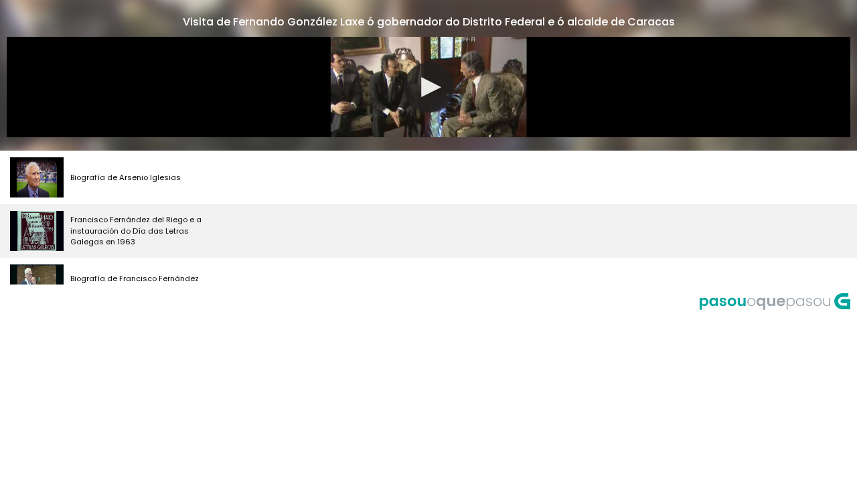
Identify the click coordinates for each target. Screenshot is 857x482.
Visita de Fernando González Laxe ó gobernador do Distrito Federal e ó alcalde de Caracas (429, 21)
